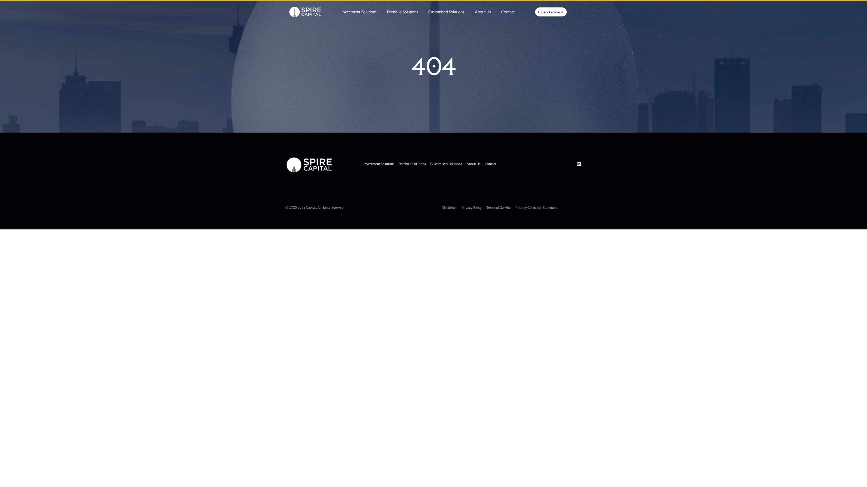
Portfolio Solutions (402, 12)
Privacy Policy (471, 207)
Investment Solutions (359, 12)
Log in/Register (549, 12)
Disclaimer (449, 207)
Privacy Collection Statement (537, 207)
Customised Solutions (446, 12)
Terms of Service (498, 207)
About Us (483, 12)
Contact (508, 12)
